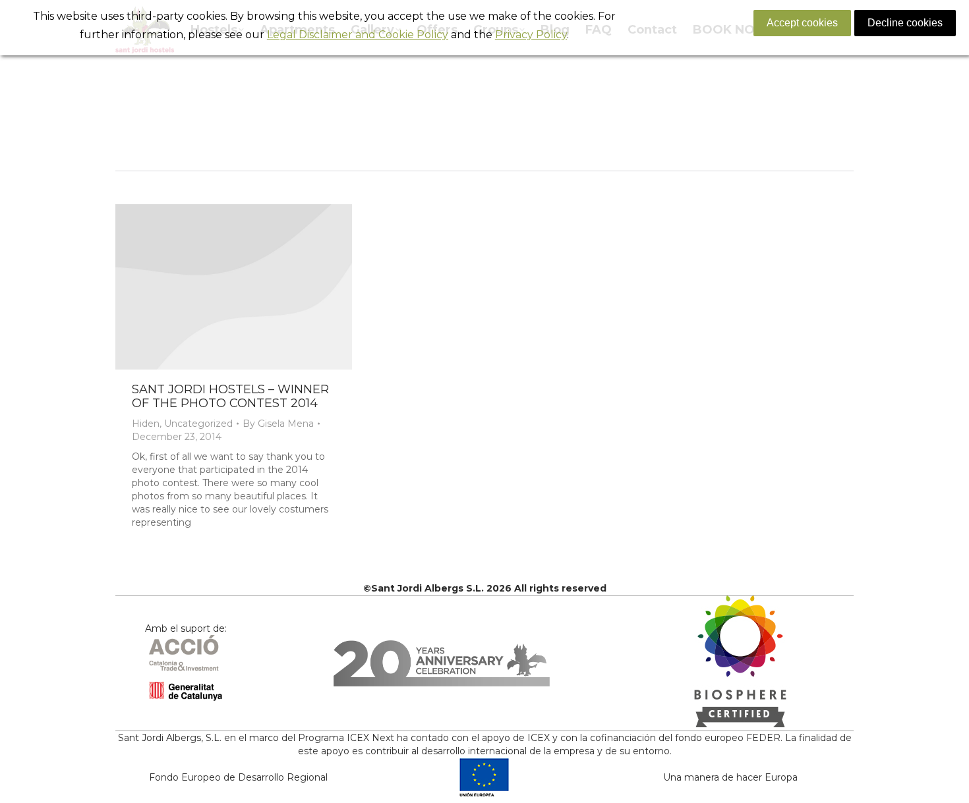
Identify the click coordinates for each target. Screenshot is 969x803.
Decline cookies (905, 22)
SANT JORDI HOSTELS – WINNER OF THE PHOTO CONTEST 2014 (230, 396)
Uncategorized (198, 423)
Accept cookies (802, 22)
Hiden (146, 423)
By (278, 423)
